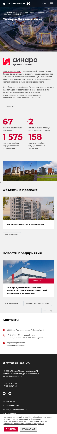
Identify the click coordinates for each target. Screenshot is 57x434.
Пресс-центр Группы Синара (15, 409)
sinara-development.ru (16, 345)
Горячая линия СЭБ (11, 405)
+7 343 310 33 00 (10, 383)
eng (45, 4)
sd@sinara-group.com (16, 343)
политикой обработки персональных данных (24, 424)
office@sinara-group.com (13, 376)
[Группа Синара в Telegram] (9, 393)
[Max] (4, 393)
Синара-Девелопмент (12, 71)
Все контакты (9, 401)
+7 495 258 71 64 (10, 386)
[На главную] (16, 3)
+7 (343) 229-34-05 (15, 335)
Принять (11, 429)
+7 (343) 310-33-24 (15, 338)
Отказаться (28, 429)
